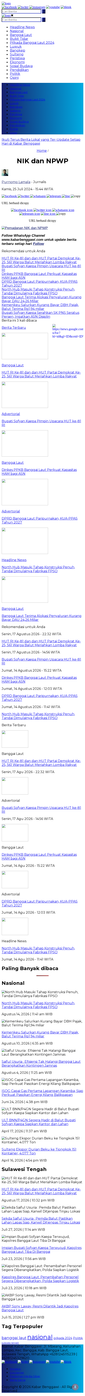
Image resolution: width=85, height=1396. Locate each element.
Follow (38, 244)
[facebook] (9, 7)
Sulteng (17, 54)
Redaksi (15, 1368)
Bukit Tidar (19, 39)
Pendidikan (19, 70)
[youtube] (53, 7)
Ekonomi (17, 62)
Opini (14, 78)
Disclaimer (17, 1372)
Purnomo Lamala (16, 182)
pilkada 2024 (62, 1338)
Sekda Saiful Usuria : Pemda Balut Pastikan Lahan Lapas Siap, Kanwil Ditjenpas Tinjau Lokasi (41, 1220)
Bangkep (17, 50)
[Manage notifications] (75, 1387)
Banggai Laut (21, 35)
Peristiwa (17, 58)
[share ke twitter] (24, 196)
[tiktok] (66, 7)
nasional (40, 1337)
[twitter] (23, 7)
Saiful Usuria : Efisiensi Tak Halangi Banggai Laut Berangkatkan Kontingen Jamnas (41, 1063)
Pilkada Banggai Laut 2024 (32, 43)
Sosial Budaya (21, 66)
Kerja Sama (17, 1379)
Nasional (17, 31)
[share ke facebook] (10, 196)
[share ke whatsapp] (38, 196)
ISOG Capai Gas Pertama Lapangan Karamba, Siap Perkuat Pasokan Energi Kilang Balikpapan (42, 1093)
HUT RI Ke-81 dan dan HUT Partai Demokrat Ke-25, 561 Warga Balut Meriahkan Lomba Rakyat (41, 763)
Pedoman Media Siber (25, 1376)
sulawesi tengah (10, 1343)
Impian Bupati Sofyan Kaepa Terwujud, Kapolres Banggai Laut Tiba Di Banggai (41, 1250)
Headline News (22, 27)
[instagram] (37, 7)
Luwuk (16, 46)
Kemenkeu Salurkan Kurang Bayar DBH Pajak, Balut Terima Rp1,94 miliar (40, 1034)
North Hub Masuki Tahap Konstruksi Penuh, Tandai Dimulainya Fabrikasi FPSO (38, 950)
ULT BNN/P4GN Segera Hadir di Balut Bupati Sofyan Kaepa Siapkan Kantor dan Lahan (39, 1122)
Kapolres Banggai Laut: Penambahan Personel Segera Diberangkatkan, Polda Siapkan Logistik (40, 1279)
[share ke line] (66, 196)
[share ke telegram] (54, 196)
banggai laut (14, 1337)
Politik (15, 74)
